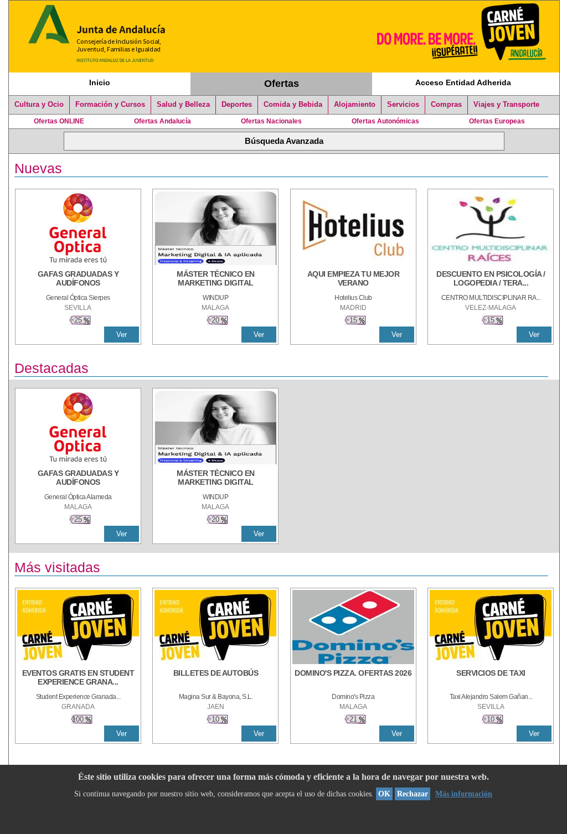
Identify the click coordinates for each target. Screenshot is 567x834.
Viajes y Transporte (506, 104)
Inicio (99, 82)
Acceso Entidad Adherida (463, 82)
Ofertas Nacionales (271, 121)
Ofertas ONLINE (59, 121)
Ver (121, 334)
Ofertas (281, 83)
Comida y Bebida (293, 104)
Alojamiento (354, 104)
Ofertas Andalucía (162, 121)
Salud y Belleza (183, 104)
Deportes (236, 104)
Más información (463, 794)
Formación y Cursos (110, 104)
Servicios (403, 104)
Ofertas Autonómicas (385, 121)
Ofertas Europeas (497, 121)
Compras (446, 104)
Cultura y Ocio (39, 104)
